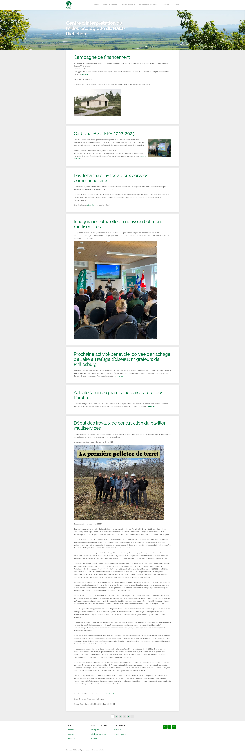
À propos (176, 5)
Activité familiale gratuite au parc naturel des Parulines (118, 395)
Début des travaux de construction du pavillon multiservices (120, 425)
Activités (71, 734)
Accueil (97, 5)
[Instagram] (169, 727)
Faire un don (118, 730)
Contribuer (165, 5)
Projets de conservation (148, 5)
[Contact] (174, 727)
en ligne (85, 74)
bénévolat (90, 205)
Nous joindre (95, 730)
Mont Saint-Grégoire (109, 5)
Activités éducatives (128, 5)
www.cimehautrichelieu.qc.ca (109, 694)
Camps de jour (73, 738)
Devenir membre (120, 734)
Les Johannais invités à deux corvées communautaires (111, 178)
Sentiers (71, 730)
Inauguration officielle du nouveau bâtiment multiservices (118, 224)
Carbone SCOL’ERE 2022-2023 (104, 133)
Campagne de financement (102, 57)
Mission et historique (98, 734)
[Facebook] (165, 727)
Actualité (94, 738)
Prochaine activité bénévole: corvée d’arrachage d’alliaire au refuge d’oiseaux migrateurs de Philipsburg (122, 359)
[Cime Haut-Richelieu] (69, 5)
